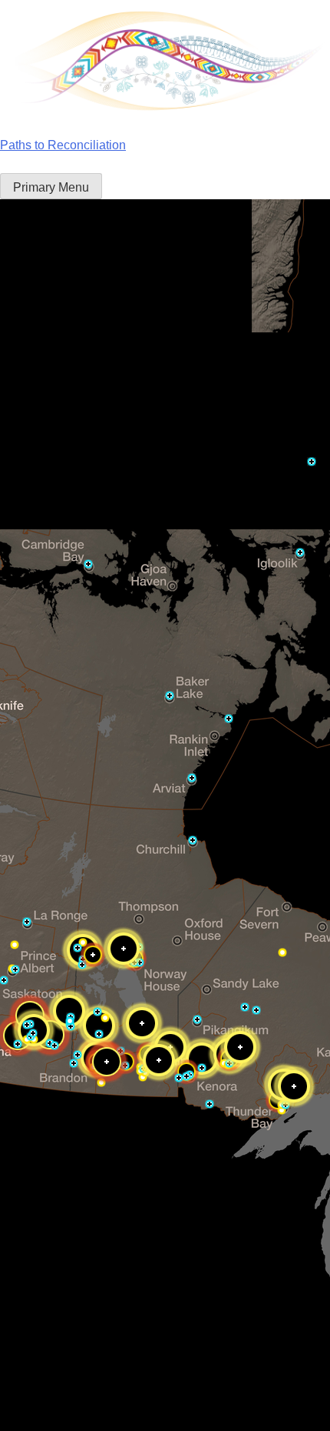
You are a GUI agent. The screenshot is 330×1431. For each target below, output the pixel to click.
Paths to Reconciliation (63, 145)
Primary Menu (51, 187)
